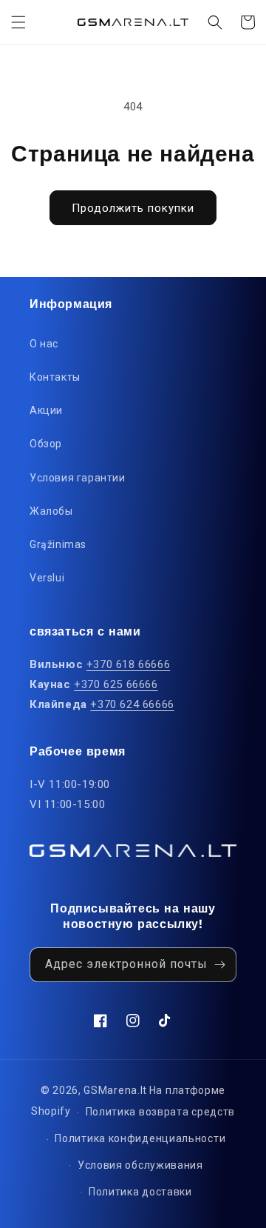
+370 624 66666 (132, 704)
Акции (46, 410)
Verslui (47, 578)
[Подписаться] (219, 964)
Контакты (55, 377)
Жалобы (51, 511)
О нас (44, 344)
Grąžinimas (58, 544)
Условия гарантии (78, 478)
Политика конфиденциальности (140, 1138)
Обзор (46, 444)
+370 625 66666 (115, 684)
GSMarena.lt (115, 1090)
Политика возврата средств (161, 1112)
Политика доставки (140, 1192)
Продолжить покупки (133, 208)
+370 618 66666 (128, 664)
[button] (18, 22)
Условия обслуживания (140, 1165)
